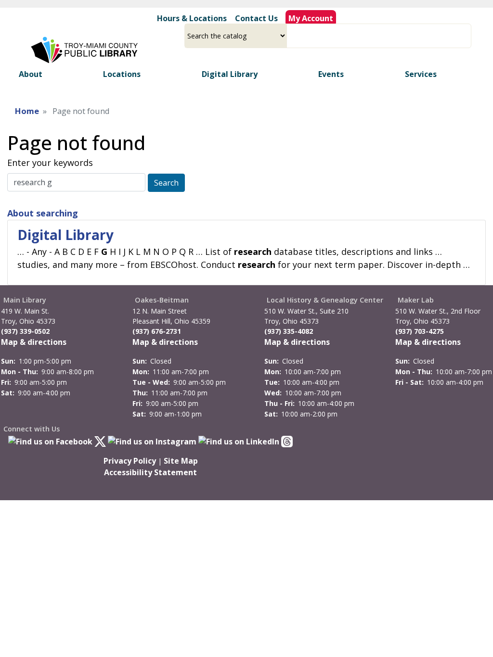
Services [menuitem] (421, 74)
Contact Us (256, 18)
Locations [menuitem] (122, 74)
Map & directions (33, 342)
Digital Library (65, 235)
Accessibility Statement (150, 472)
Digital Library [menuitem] (230, 74)
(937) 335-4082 (288, 331)
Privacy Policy (130, 460)
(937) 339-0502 (25, 331)
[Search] (467, 36)
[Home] (85, 50)
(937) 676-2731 (156, 331)
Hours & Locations (192, 18)
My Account (310, 18)
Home (27, 110)
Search (166, 182)
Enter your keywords (50, 162)
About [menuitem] (30, 74)
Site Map (181, 460)
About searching (42, 213)
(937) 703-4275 (419, 331)
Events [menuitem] (331, 74)
